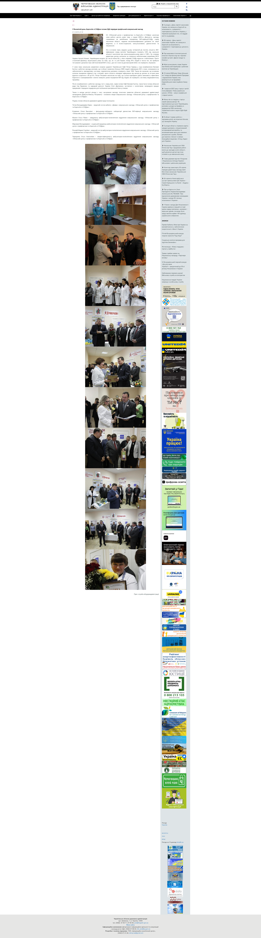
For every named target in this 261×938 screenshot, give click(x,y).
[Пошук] (177, 6)
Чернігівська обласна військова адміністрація (94, 4)
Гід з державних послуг (126, 6)
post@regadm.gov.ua (141, 923)
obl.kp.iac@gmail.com (136, 933)
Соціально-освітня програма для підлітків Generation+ (173, 241)
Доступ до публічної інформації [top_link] (101, 15)
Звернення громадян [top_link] (119, 15)
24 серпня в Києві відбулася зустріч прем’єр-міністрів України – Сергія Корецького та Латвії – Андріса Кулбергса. (175, 181)
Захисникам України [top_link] (179, 15)
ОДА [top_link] (86, 15)
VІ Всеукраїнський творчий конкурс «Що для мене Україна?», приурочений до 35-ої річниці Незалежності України (174, 265)
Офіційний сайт (87, 10)
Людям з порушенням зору (169, 3)
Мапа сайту (130, 925)
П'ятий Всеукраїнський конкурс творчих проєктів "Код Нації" (173, 234)
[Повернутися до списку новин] (73, 25)
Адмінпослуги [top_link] (148, 15)
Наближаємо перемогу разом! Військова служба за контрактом (173, 274)
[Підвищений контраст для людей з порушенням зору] (157, 3)
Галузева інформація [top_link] (163, 15)
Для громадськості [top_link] (134, 15)
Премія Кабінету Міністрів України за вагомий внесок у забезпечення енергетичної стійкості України (175, 227)
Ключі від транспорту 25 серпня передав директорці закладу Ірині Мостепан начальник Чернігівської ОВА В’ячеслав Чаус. (174, 170)
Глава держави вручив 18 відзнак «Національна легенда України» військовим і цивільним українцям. (174, 161)
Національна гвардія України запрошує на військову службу (173, 281)
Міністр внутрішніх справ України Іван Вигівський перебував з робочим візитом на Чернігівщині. (175, 66)
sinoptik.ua (179, 842)
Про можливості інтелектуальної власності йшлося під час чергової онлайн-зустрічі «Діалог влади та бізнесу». (174, 56)
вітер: (164, 839)
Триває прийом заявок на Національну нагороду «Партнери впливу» (174, 255)
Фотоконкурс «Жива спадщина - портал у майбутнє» (173, 248)
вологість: (165, 833)
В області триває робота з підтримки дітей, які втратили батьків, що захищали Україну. (175, 119)
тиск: (163, 836)
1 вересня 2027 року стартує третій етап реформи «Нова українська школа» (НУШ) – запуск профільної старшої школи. (175, 91)
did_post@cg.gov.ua (143, 929)
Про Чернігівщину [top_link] (75, 15)
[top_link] (190, 15)
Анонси (165, 221)
